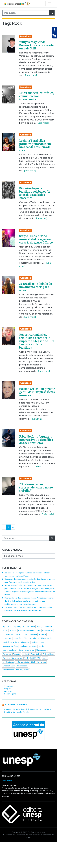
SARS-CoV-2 (35, 658)
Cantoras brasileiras (26, 630)
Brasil (5, 630)
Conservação (47, 630)
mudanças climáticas (28, 646)
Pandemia (7, 654)
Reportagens (10, 694)
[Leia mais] (31, 75)
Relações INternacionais (12, 658)
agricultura (7, 626)
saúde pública (8, 662)
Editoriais (8, 691)
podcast (26, 654)
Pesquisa (16, 654)
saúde (45, 658)
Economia (7, 638)
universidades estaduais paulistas (16, 670)
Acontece (25, 36)
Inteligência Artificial (11, 642)
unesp (43, 662)
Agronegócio (19, 626)
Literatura (25, 642)
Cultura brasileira (30, 634)
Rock (26, 658)
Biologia (40, 626)
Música (42, 646)
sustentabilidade (22, 662)
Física (25, 638)
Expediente (7, 781)
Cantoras (12, 630)
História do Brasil (44, 638)
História (33, 638)
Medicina (34, 642)
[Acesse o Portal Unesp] (28, 730)
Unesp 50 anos (9, 666)
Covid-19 (18, 634)
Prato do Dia (36, 654)
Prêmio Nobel (48, 654)
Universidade (22, 666)
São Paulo (35, 662)
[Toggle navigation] (49, 3)
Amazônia (31, 626)
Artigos (7, 688)
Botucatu (49, 626)
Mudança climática (10, 646)
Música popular (42, 650)
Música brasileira (9, 650)
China (38, 630)
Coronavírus (8, 634)
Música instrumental (26, 650)
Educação (17, 638)
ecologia (42, 634)
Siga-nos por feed (16, 704)
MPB (42, 642)
